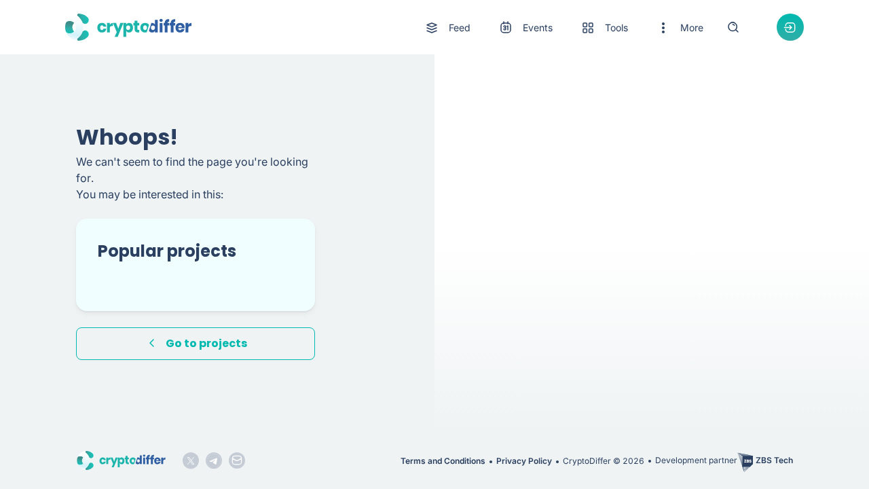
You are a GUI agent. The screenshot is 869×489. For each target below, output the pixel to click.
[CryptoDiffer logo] (128, 27)
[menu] (563, 27)
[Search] (733, 27)
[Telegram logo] (214, 460)
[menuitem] (447, 28)
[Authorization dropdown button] (790, 27)
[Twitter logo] (191, 460)
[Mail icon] (236, 460)
